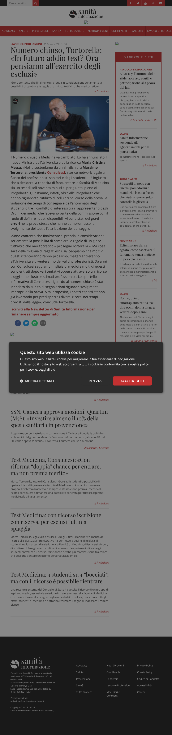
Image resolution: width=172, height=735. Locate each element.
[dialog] (86, 367)
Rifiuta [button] (95, 381)
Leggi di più (47, 369)
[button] (37, 381)
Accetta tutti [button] (132, 381)
